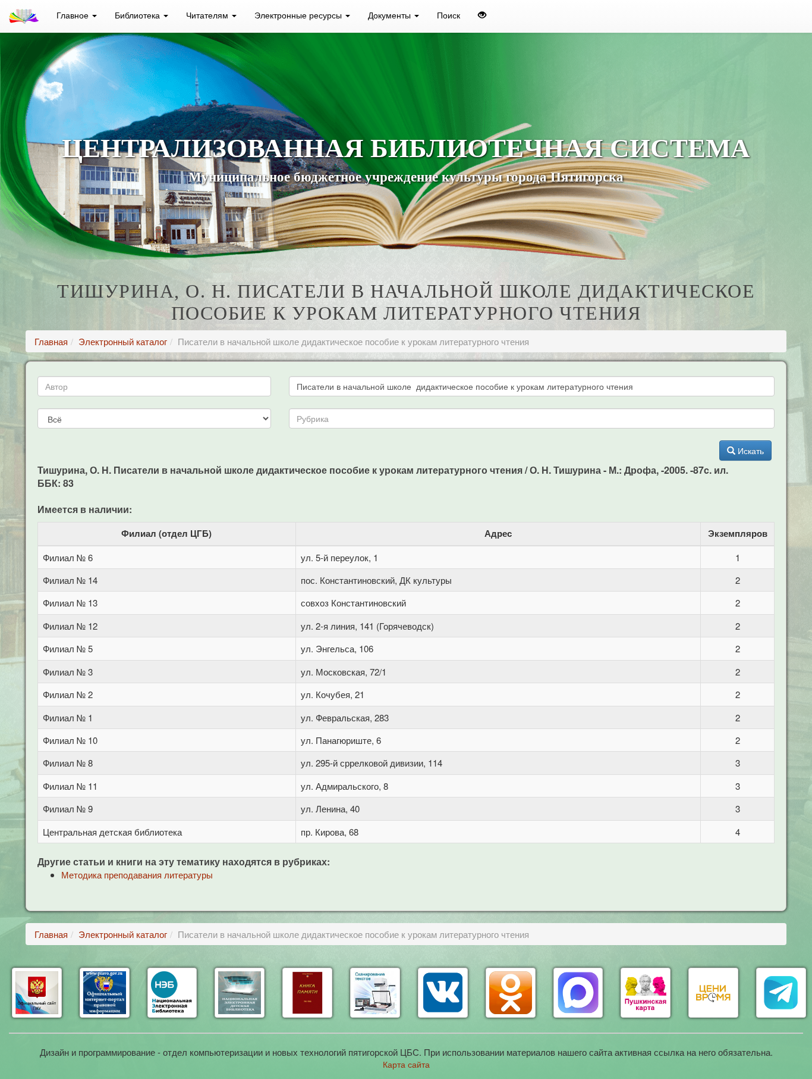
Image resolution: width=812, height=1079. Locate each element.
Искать (749, 450)
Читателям (208, 15)
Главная (51, 341)
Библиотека (138, 15)
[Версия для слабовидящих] (482, 15)
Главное (73, 15)
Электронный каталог (122, 341)
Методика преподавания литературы (137, 874)
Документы (390, 15)
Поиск (448, 15)
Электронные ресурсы (299, 15)
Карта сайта (406, 1064)
